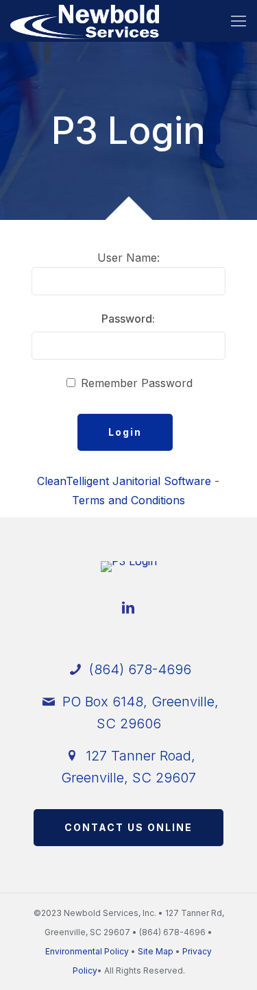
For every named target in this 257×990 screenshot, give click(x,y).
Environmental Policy (87, 951)
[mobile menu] (238, 20)
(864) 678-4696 (138, 669)
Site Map (155, 951)
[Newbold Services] (84, 20)
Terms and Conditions (128, 500)
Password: (128, 318)
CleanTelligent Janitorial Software (124, 481)
